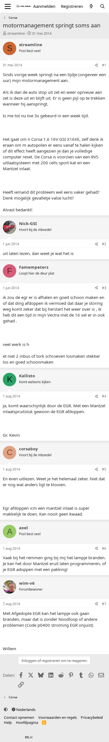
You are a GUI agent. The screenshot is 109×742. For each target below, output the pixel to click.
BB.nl (28, 737)
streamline (16, 33)
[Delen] (96, 65)
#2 (104, 244)
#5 (104, 469)
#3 (104, 287)
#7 (104, 603)
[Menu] (7, 6)
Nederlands (25, 709)
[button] (6, 709)
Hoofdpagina (27, 722)
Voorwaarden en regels (57, 717)
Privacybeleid (92, 717)
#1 (104, 65)
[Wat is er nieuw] (91, 6)
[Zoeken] (102, 6)
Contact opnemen (19, 717)
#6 (104, 548)
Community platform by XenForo (48, 733)
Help (8, 722)
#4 (104, 396)
